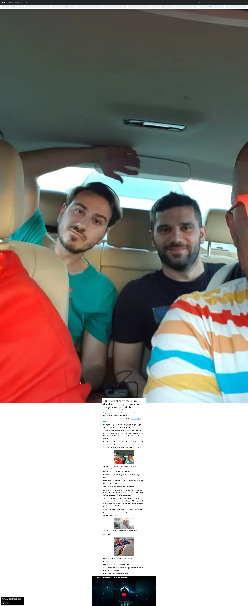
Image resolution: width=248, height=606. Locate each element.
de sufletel (114, 6)
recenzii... (162, 6)
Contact (22, 2)
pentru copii (64, 6)
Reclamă (17, 2)
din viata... (12, 6)
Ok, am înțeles (5, 603)
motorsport (119, 410)
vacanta (236, 6)
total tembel (211, 6)
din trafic (186, 6)
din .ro (26, 2)
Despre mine (11, 2)
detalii (3, 601)
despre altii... (38, 6)
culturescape (89, 6)
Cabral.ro (3, 2)
